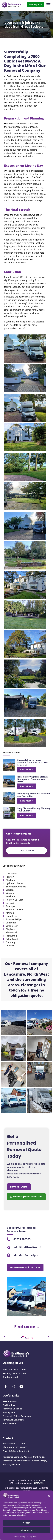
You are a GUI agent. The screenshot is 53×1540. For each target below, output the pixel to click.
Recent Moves (10, 1401)
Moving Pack (9, 1412)
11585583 (40, 1480)
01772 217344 (18, 1443)
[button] (49, 1495)
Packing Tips (9, 1405)
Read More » (26, 769)
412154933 (38, 1483)
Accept (26, 1522)
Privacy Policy (19, 1536)
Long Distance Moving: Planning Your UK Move (33, 809)
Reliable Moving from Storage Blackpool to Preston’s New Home (32, 779)
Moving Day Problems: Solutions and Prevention (33, 794)
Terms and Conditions (13, 1419)
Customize (26, 1530)
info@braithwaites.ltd (19, 1451)
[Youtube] (21, 1386)
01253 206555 (20, 1447)
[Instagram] (13, 1386)
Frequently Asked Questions (17, 1416)
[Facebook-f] (5, 1386)
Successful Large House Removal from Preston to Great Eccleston (33, 762)
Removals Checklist (12, 1408)
